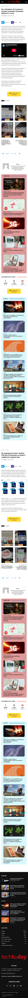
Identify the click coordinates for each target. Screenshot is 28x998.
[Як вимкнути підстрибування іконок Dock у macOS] (5, 880)
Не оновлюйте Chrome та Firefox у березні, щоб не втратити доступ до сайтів (7, 113)
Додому (3, 6)
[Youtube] (20, 985)
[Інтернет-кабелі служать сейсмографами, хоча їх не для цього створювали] (14, 326)
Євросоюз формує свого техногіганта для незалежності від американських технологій (21, 142)
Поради (7, 6)
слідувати (14, 280)
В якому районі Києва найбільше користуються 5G (11, 232)
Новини (7, 119)
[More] (20, 22)
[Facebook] (7, 985)
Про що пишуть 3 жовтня (20, 113)
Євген (5, 15)
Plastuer (21, 40)
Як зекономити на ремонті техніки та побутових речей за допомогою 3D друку (18, 894)
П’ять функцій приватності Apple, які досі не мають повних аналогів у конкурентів (12, 437)
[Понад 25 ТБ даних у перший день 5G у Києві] (14, 242)
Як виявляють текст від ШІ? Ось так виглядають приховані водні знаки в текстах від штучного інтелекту (12, 356)
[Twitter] (17, 985)
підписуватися (22, 280)
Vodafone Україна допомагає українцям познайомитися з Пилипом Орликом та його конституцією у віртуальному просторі (13, 194)
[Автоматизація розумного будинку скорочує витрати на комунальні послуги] (14, 387)
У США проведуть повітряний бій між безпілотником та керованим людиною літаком (6, 142)
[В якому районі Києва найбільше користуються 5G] (14, 223)
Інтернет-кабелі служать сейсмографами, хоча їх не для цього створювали (12, 336)
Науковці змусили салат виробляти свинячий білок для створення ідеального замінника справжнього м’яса (12, 416)
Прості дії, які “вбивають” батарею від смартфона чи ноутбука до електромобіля (13, 316)
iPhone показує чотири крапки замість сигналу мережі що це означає (17, 887)
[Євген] (2, 16)
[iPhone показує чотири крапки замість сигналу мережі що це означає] (5, 887)
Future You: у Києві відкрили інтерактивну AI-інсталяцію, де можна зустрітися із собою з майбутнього (13, 270)
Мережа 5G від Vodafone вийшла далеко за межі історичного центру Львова (13, 214)
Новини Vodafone (7, 191)
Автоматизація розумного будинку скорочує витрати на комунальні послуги (12, 396)
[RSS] (10, 985)
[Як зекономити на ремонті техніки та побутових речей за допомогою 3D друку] (5, 894)
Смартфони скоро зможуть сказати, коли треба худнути (7, 130)
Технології (7, 100)
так (5, 280)
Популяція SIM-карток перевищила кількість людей (21, 130)
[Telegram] (14, 985)
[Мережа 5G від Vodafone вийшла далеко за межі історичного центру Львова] (14, 205)
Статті (4, 333)
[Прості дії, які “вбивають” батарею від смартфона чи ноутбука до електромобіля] (14, 307)
